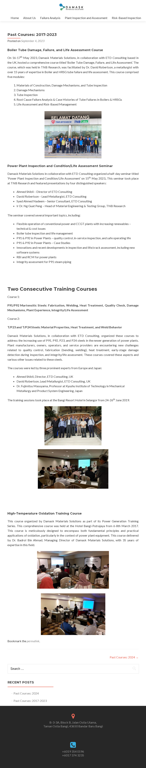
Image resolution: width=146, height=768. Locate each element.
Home (15, 18)
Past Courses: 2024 (124, 657)
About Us (29, 18)
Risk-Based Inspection (126, 18)
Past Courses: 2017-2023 (30, 700)
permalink (33, 641)
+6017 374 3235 (73, 755)
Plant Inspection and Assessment (86, 18)
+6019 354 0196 (73, 751)
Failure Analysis (50, 18)
